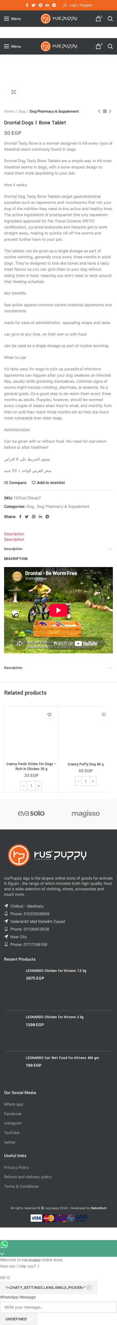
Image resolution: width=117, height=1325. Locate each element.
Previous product (99, 111)
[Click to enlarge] (13, 92)
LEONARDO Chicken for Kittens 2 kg (55, 1017)
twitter (10, 1142)
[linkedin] (47, 5)
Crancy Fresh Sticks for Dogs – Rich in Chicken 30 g (31, 766)
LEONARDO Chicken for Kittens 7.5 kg (56, 970)
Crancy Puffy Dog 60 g (86, 764)
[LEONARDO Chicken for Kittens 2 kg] (13, 1031)
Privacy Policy (16, 1167)
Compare (17, 483)
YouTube (11, 1132)
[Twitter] (33, 5)
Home (9, 111)
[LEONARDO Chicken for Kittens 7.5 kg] (13, 987)
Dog (22, 111)
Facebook (13, 1113)
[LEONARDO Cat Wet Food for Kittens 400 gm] (13, 1068)
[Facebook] (27, 5)
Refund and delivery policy (28, 1176)
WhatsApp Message (18, 1297)
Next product (110, 111)
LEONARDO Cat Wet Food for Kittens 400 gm (62, 1057)
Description (14, 533)
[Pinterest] (40, 5)
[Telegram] (54, 5)
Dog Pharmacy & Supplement (54, 111)
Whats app (13, 1104)
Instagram (13, 1123)
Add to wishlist (51, 483)
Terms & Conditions (21, 1186)
